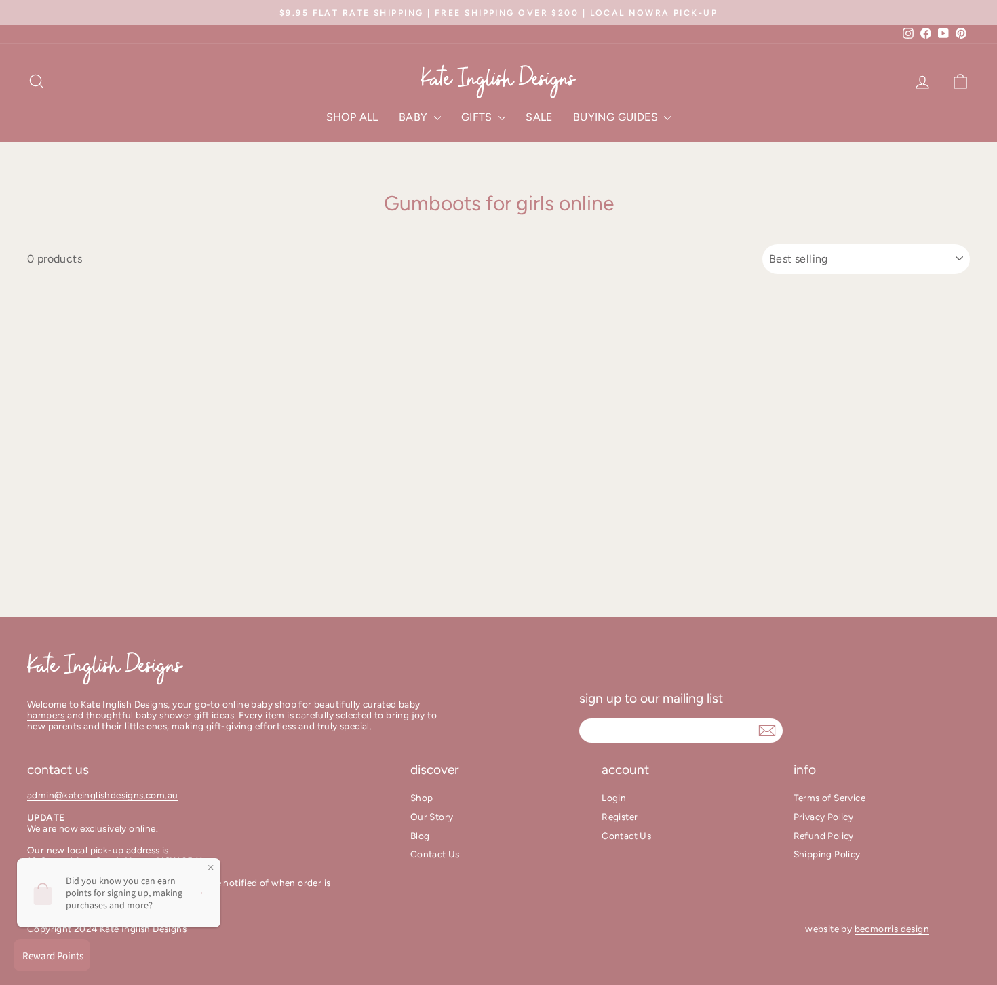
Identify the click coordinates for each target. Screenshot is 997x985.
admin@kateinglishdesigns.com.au (102, 795)
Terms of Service (829, 797)
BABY (415, 117)
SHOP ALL (352, 117)
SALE (539, 117)
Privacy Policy (824, 816)
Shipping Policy (827, 854)
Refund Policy (824, 835)
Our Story (432, 816)
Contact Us (435, 854)
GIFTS (478, 117)
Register (620, 816)
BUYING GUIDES (617, 117)
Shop (421, 797)
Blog (420, 835)
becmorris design (892, 928)
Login (614, 797)
